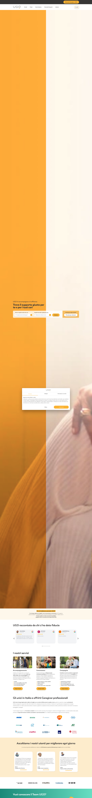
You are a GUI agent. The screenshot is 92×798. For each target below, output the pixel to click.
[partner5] (73, 717)
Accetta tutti (61, 407)
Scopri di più (18, 688)
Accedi (76, 7)
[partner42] (32, 732)
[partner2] (32, 717)
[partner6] (19, 732)
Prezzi (31, 7)
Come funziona (38, 7)
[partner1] (19, 717)
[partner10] (73, 725)
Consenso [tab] (30, 393)
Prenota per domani (71, 315)
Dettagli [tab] (46, 393)
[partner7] (32, 725)
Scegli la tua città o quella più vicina (41, 312)
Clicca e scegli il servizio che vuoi (21, 312)
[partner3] (46, 725)
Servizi (25, 7)
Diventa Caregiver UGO (71, 2)
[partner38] (19, 725)
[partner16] (46, 717)
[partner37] (59, 717)
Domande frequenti (48, 7)
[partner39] (73, 732)
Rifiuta (46, 407)
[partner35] (46, 732)
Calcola (56, 315)
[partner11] (59, 732)
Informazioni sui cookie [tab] (62, 393)
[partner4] (59, 725)
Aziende (57, 7)
